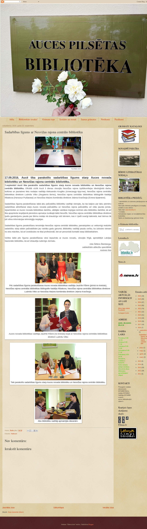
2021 (139, 312)
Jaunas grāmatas (88, 119)
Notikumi (105, 119)
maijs (142, 351)
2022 (139, 308)
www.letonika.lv (130, 210)
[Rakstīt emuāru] (30, 431)
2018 (139, 321)
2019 (139, 318)
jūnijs (141, 348)
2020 (139, 315)
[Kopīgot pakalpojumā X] (32, 431)
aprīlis (142, 354)
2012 (139, 371)
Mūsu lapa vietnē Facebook (124, 309)
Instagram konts (123, 313)
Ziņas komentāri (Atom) (16, 512)
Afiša (11, 119)
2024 (139, 302)
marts (142, 357)
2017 (139, 324)
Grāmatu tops (48, 119)
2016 (139, 327)
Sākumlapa (58, 507)
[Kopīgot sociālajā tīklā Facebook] (34, 431)
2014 (139, 364)
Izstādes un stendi (68, 119)
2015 (139, 361)
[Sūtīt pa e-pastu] (28, 431)
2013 (139, 367)
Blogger (90, 524)
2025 (139, 299)
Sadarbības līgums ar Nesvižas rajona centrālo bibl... (143, 339)
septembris (143, 330)
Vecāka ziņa (108, 507)
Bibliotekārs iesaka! (28, 119)
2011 (139, 374)
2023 (139, 305)
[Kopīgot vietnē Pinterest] (37, 431)
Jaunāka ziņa (8, 507)
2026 (139, 296)
